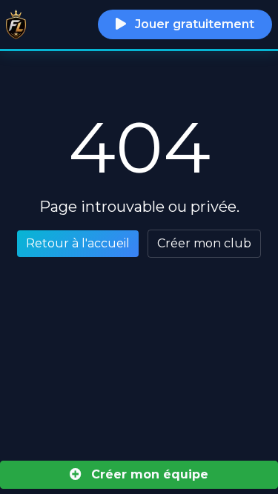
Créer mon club (204, 243)
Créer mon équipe (147, 474)
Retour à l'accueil (78, 243)
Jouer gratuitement (193, 24)
